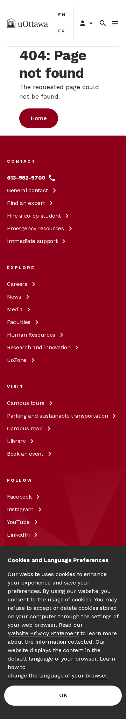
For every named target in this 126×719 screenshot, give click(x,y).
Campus (25, 403)
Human (31, 334)
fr (61, 31)
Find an (26, 203)
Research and (38, 347)
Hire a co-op (34, 215)
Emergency (35, 228)
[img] (27, 23)
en (62, 14)
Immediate (32, 241)
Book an (25, 453)
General (27, 190)
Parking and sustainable (57, 415)
